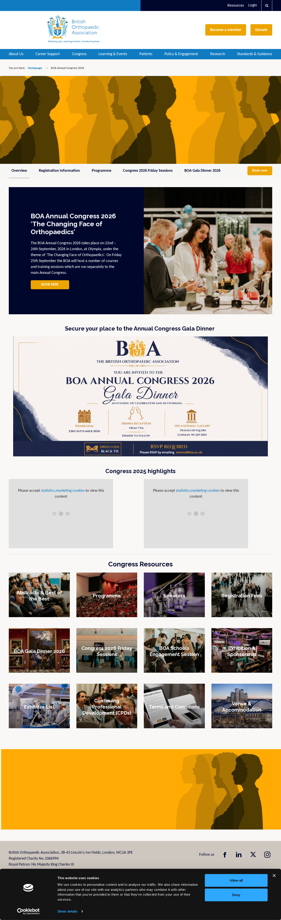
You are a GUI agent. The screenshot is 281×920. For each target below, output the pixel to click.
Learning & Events (113, 54)
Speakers (174, 595)
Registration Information (59, 171)
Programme (101, 171)
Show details (67, 911)
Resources (235, 6)
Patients (145, 54)
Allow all (236, 880)
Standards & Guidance (254, 54)
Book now (259, 170)
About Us (16, 54)
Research (217, 54)
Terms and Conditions (174, 706)
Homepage (35, 68)
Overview (19, 171)
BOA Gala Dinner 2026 (202, 171)
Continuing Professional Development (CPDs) (106, 707)
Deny (236, 895)
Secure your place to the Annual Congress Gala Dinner (140, 328)
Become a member (225, 30)
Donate (261, 30)
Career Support (48, 54)
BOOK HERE (50, 284)
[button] (266, 5)
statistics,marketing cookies (63, 491)
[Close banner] (274, 875)
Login (252, 5)
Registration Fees (241, 595)
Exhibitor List (39, 706)
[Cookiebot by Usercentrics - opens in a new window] (28, 911)
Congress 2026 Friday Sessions (148, 171)
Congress (79, 54)
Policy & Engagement (181, 54)
